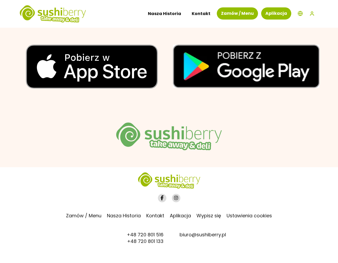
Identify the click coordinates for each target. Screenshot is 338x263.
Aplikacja (276, 13)
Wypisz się (208, 215)
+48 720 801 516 (145, 234)
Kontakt (155, 215)
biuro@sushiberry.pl (203, 234)
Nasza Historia (124, 215)
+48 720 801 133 (145, 241)
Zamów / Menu (237, 13)
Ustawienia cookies (249, 215)
